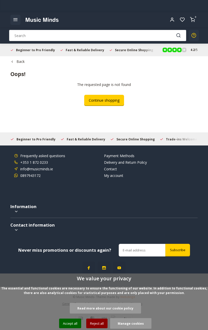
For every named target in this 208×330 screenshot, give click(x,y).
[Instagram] (104, 268)
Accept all (70, 323)
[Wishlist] (182, 20)
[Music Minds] (42, 19)
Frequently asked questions (42, 155)
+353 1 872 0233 (34, 162)
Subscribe (177, 250)
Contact (110, 169)
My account (113, 175)
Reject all (97, 323)
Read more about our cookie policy (105, 308)
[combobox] (97, 35)
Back (20, 61)
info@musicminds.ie (36, 169)
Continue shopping (104, 100)
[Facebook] (88, 268)
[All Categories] (15, 20)
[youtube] (119, 268)
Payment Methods (119, 155)
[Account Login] (172, 20)
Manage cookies (131, 323)
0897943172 (30, 175)
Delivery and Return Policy (125, 162)
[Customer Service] (194, 35)
